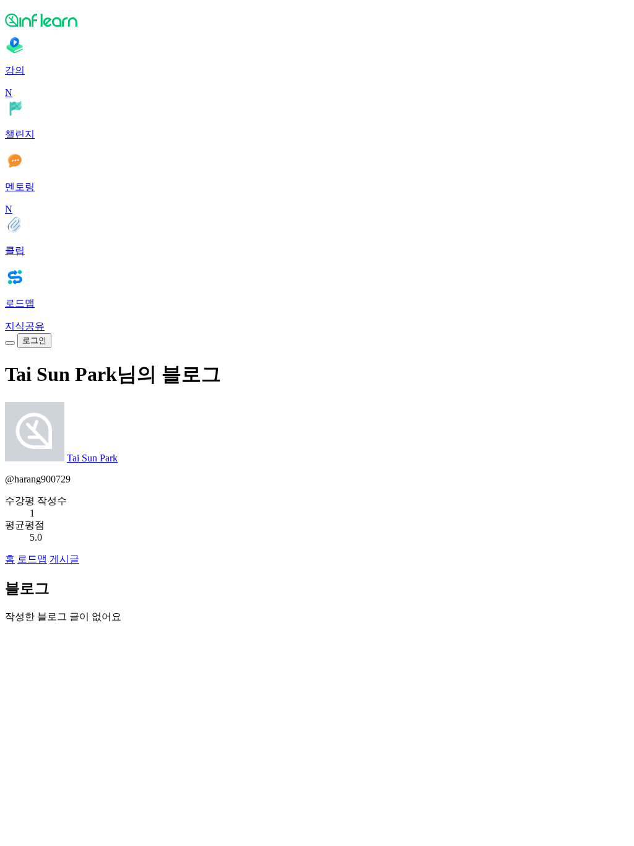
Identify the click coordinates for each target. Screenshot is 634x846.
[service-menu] (10, 343)
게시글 (64, 559)
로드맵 (32, 559)
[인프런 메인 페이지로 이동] (317, 20)
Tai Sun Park (92, 458)
